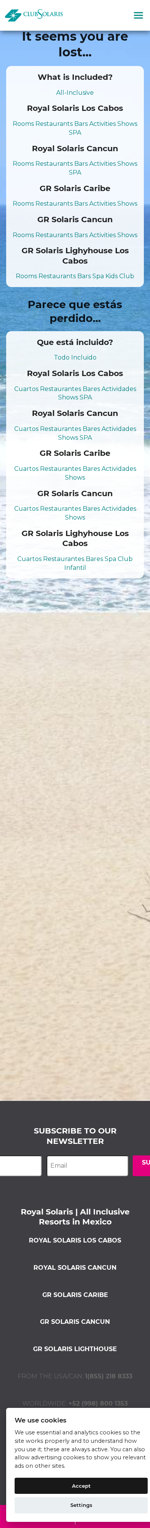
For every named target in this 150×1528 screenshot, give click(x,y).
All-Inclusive (75, 92)
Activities (102, 123)
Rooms (23, 123)
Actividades (119, 389)
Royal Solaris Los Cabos (75, 1240)
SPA (75, 132)
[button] (138, 15)
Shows (127, 123)
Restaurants (54, 123)
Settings (81, 1505)
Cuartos (26, 389)
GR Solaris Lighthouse (75, 1349)
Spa (98, 276)
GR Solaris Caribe (75, 1295)
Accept (81, 1486)
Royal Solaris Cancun (75, 1267)
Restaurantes (60, 389)
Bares (91, 389)
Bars (81, 123)
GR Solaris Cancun (75, 1321)
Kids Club (119, 276)
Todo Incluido (75, 357)
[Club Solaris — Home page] (34, 15)
